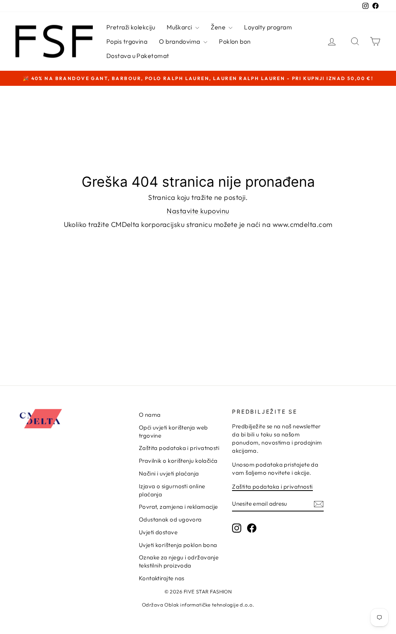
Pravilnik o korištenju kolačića (178, 460)
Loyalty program (268, 27)
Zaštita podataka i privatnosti (179, 448)
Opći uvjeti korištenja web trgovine (173, 431)
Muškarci (180, 27)
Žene (219, 27)
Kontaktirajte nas (161, 578)
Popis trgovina (126, 41)
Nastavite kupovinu (198, 210)
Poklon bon (235, 41)
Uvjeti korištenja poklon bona (178, 545)
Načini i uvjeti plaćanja (169, 473)
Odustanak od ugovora (170, 519)
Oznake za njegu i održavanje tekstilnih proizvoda (179, 561)
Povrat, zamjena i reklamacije (178, 506)
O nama (150, 414)
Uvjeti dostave (158, 532)
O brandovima (180, 41)
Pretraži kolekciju (130, 27)
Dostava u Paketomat (137, 56)
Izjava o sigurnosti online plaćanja (172, 490)
